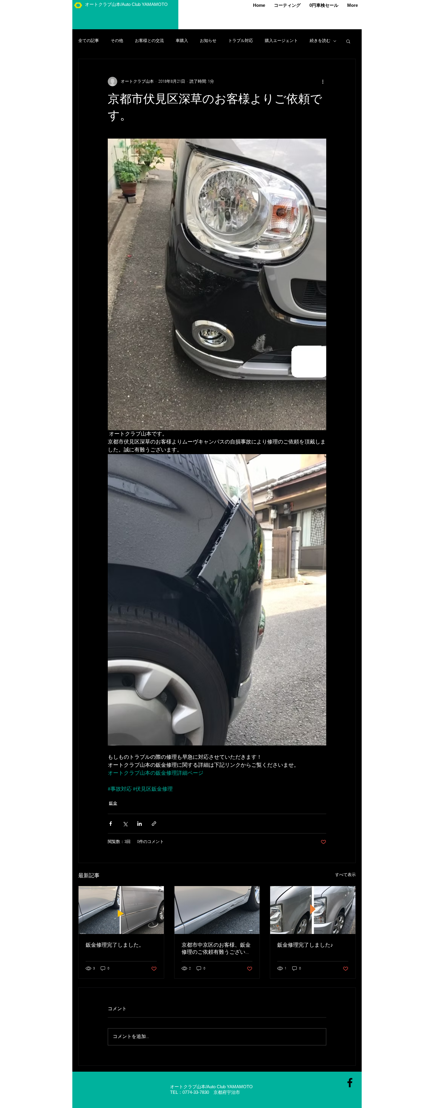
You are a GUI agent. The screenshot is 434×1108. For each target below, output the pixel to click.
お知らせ (208, 40)
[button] (348, 41)
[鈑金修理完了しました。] (121, 910)
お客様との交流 (149, 40)
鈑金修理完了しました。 (115, 945)
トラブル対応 (240, 40)
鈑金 (113, 803)
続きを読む (320, 40)
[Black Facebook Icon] (350, 1082)
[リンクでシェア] (154, 823)
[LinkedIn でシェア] (139, 823)
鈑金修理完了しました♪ (305, 945)
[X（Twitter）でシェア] (125, 823)
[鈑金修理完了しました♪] (312, 910)
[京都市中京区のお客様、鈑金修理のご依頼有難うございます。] (217, 910)
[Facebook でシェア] (110, 823)
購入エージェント (281, 40)
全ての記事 (88, 40)
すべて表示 (345, 875)
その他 (117, 40)
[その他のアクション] (322, 81)
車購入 (182, 40)
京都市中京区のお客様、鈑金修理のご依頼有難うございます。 (216, 949)
